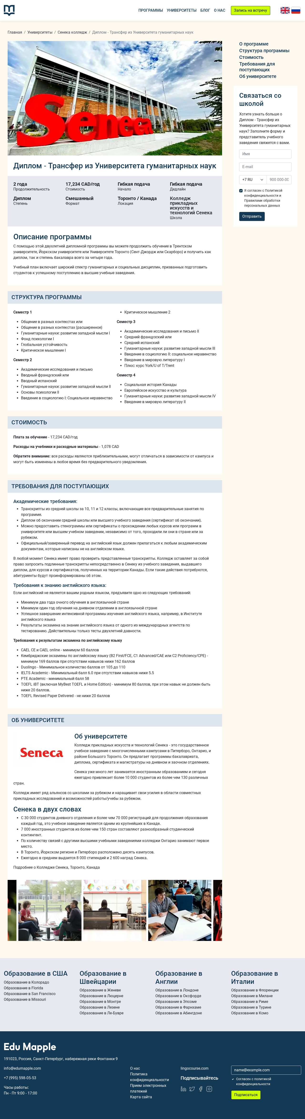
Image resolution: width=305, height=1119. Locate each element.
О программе (254, 44)
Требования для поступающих (257, 66)
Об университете (257, 76)
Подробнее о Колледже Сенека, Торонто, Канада (56, 867)
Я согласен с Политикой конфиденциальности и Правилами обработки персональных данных (263, 198)
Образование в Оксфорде (178, 996)
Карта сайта (141, 1097)
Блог (205, 10)
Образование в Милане (252, 996)
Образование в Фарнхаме (178, 1007)
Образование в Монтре (100, 1001)
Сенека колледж (72, 32)
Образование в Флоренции (255, 990)
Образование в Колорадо (26, 982)
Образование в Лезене (100, 1007)
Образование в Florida (23, 988)
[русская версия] (295, 10)
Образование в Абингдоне (178, 1013)
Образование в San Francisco (30, 993)
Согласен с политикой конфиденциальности (253, 1081)
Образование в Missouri (25, 999)
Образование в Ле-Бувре (101, 1013)
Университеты (182, 10)
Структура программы (264, 50)
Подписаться (246, 1095)
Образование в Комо (249, 1013)
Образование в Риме (249, 1001)
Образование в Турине (251, 1007)
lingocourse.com (194, 1068)
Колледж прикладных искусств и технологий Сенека (191, 205)
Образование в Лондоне (176, 990)
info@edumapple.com (22, 1068)
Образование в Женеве (100, 990)
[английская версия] (285, 10)
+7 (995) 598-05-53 (20, 1078)
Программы (150, 10)
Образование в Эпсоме (176, 1001)
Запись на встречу (250, 10)
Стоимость (251, 57)
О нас (219, 10)
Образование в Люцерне (101, 996)
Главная (15, 32)
